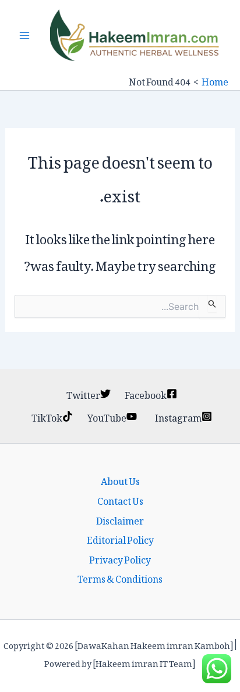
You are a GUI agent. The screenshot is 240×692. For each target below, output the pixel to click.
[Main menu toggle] (24, 35)
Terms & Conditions (120, 577)
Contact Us (120, 499)
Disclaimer (120, 519)
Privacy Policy (120, 558)
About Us (120, 480)
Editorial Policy (120, 538)
